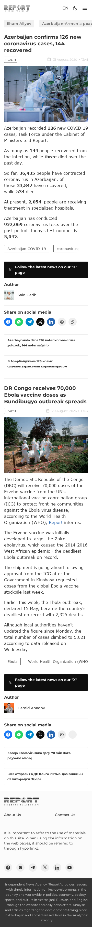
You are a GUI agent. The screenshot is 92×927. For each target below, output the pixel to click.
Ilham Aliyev (19, 23)
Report (56, 522)
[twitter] (40, 322)
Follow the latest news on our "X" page (46, 270)
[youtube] (69, 867)
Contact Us (65, 814)
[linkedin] (51, 322)
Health (10, 59)
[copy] (72, 322)
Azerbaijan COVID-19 (26, 248)
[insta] (20, 867)
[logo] (17, 8)
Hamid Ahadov (31, 708)
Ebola (12, 661)
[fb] (8, 322)
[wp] (19, 322)
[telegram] (30, 322)
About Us (12, 814)
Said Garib (27, 295)
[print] (62, 322)
